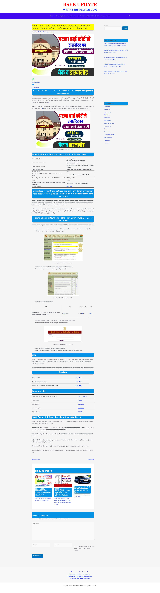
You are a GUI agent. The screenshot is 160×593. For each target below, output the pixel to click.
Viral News (107, 140)
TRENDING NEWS (93, 16)
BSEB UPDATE (80, 4)
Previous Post (36, 459)
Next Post (91, 459)
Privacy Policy (86, 574)
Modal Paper (107, 120)
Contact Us (85, 572)
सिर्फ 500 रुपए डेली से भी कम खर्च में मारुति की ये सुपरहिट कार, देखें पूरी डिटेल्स (82, 489)
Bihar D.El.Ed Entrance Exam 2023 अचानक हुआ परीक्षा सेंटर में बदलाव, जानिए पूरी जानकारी (43, 492)
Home (52, 16)
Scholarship (81, 16)
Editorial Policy (88, 576)
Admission (107, 106)
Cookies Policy (72, 576)
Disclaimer (80, 576)
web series (107, 143)
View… (91, 313)
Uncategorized (108, 137)
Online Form (107, 126)
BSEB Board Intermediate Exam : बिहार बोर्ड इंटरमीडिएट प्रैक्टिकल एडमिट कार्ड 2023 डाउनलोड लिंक (62, 492)
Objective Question (109, 123)
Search (106, 25)
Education (70, 16)
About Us (78, 572)
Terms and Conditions (75, 574)
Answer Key (107, 112)
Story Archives (105, 16)
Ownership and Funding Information (80, 578)
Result (106, 129)
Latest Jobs (107, 117)
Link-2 (85, 396)
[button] (74, 16)
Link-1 (80, 396)
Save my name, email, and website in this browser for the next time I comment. (84, 548)
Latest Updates (60, 16)
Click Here (81, 400)
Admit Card (37, 498)
